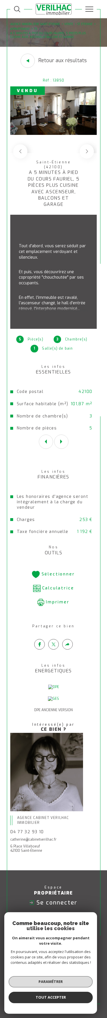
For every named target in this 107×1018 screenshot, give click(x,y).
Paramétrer (51, 981)
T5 (35, 29)
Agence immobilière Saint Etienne (35, 24)
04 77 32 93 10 (27, 832)
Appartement (20, 29)
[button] (87, 151)
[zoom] (53, 133)
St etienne (84, 24)
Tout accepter (51, 997)
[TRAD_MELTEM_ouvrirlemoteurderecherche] (17, 9)
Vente (68, 24)
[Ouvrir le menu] (89, 9)
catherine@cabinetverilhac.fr (33, 839)
